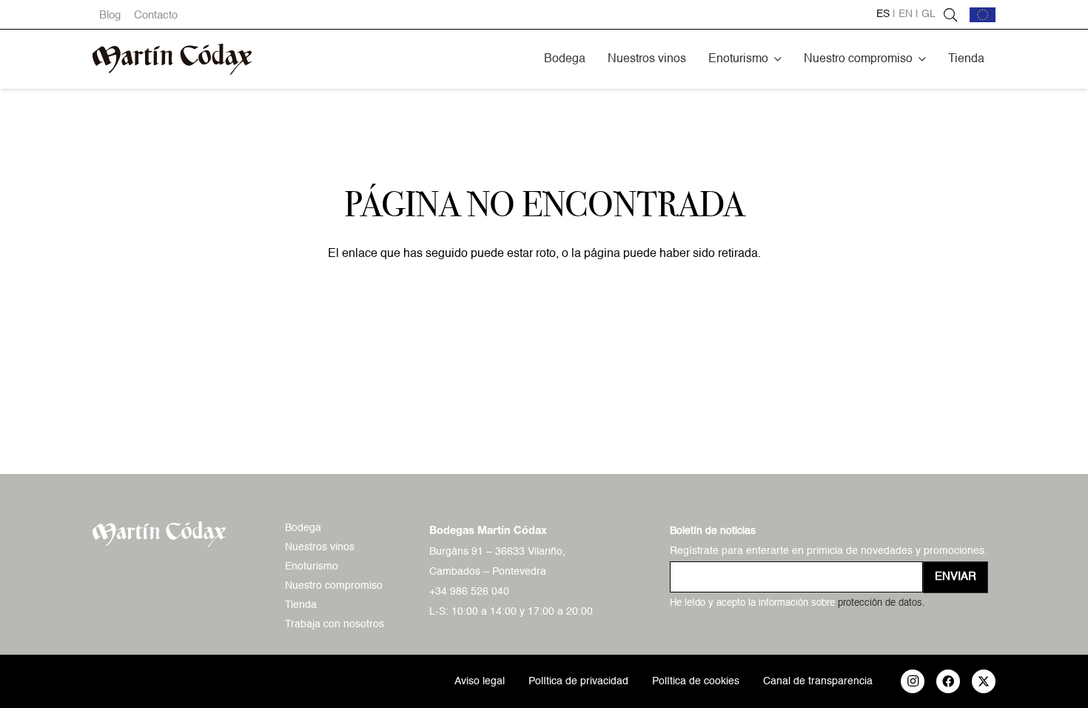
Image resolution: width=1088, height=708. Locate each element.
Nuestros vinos (320, 547)
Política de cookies (695, 681)
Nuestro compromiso (334, 586)
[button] (778, 59)
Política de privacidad (578, 681)
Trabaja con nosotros (334, 624)
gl (928, 14)
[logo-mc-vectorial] (172, 59)
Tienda (301, 605)
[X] (983, 681)
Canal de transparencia (818, 681)
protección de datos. (881, 603)
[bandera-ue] (982, 14)
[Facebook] (948, 681)
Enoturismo (311, 566)
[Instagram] (912, 681)
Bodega (303, 528)
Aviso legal (479, 681)
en (906, 14)
